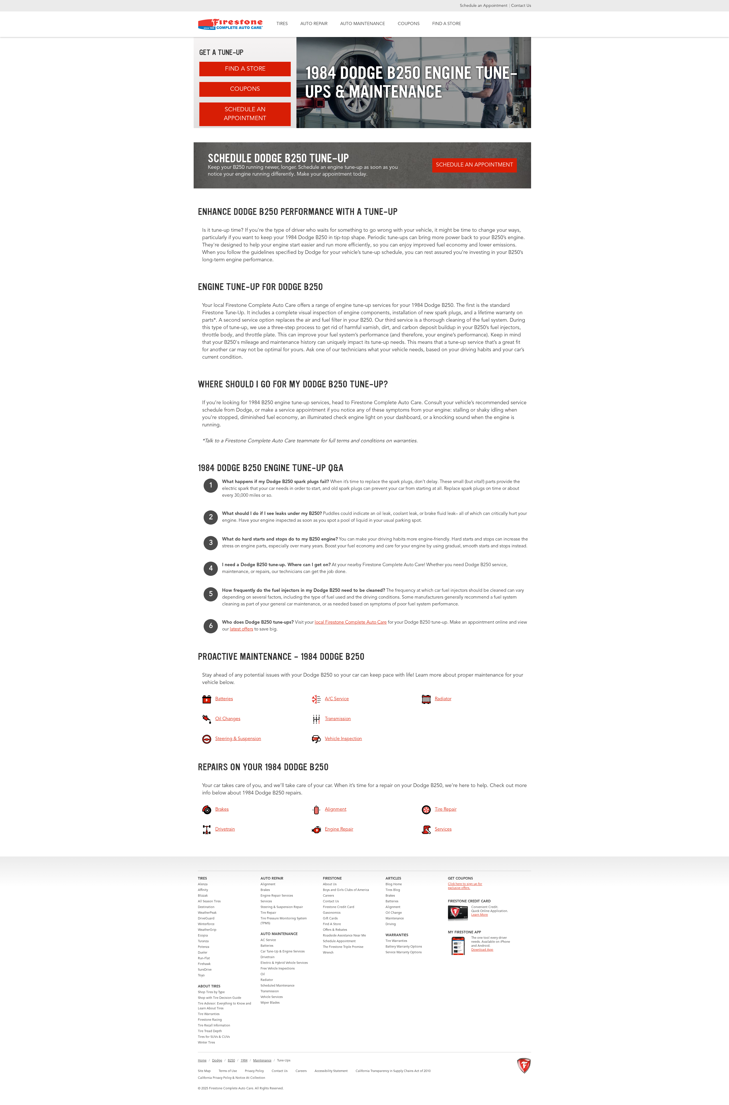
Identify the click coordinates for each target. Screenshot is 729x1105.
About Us (330, 884)
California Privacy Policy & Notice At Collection (231, 1078)
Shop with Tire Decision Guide (219, 998)
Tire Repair (268, 913)
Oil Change (394, 913)
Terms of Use (228, 1071)
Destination (206, 907)
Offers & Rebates (335, 930)
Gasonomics (332, 913)
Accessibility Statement (331, 1071)
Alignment (268, 884)
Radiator (267, 980)
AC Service (268, 940)
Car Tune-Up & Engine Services (283, 951)
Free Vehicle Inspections (278, 968)
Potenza (203, 947)
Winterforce (206, 924)
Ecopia (203, 935)
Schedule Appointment (339, 941)
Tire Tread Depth (210, 1031)
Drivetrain (268, 957)
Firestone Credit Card (338, 907)
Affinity (203, 890)
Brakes (265, 890)
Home (202, 1060)
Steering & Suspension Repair (282, 907)
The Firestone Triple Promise (343, 947)
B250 (231, 1060)
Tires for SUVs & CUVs (214, 1037)
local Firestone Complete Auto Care (351, 622)
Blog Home (394, 884)
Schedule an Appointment (484, 6)
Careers (328, 895)
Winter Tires (206, 1042)
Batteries (267, 946)
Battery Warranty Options (404, 946)
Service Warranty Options (404, 952)
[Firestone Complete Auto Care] (230, 24)
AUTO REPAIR (313, 24)
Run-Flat (204, 958)
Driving (391, 924)
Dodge (217, 1060)
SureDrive (205, 970)
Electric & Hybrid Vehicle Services (284, 963)
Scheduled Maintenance (277, 985)
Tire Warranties (209, 1014)
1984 (244, 1060)
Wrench (328, 952)
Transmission (270, 991)
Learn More (479, 915)
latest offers (241, 629)
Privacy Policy (254, 1071)
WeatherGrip (207, 930)
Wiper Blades (270, 1003)
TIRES (282, 24)
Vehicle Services (272, 997)
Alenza (203, 884)
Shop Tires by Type (211, 992)
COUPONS (408, 24)
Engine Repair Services (277, 895)
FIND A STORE (446, 24)
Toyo (201, 975)
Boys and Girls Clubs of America (346, 890)
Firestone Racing (210, 1020)
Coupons (245, 89)
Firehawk (204, 964)
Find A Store (245, 69)
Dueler (202, 952)
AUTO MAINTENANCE (362, 24)
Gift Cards (330, 918)
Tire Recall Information (214, 1025)
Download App (482, 950)
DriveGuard (206, 918)
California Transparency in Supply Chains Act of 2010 (393, 1071)
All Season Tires (209, 901)
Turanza (203, 941)
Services (266, 901)
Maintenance (395, 918)
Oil (263, 974)
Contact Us (521, 6)
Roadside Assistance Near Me (344, 935)
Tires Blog (393, 890)
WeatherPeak (207, 913)
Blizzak (203, 895)
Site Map (204, 1071)
